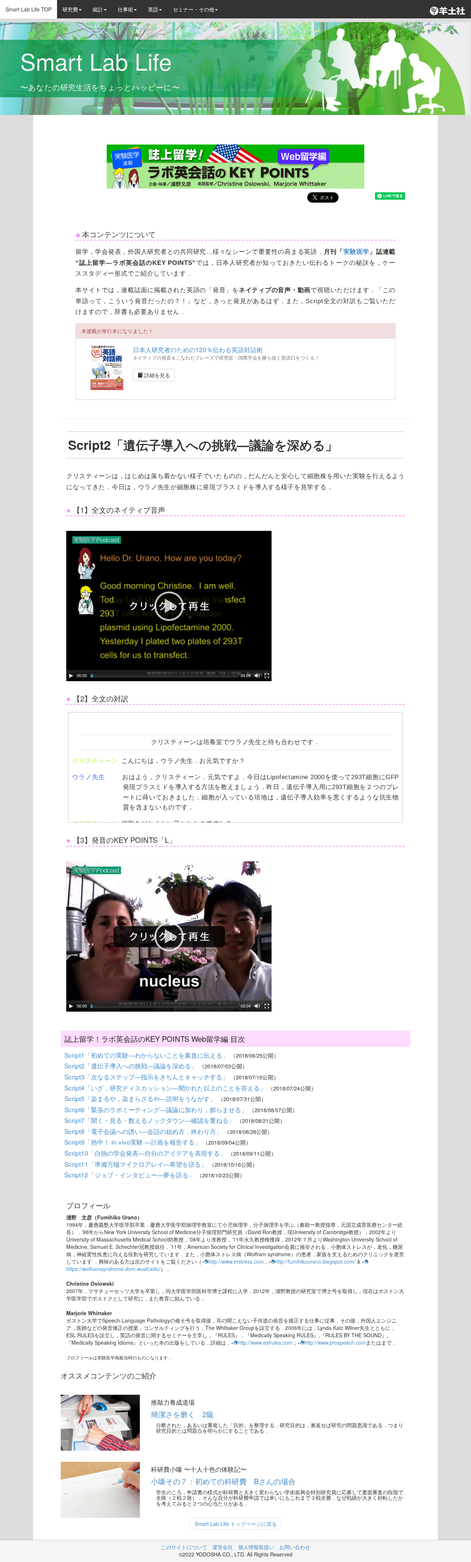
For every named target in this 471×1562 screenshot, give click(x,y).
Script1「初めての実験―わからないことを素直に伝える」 (147, 1055)
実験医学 (356, 251)
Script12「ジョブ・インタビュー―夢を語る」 (130, 1174)
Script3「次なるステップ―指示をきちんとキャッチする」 (147, 1076)
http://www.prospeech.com (335, 1342)
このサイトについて (184, 1547)
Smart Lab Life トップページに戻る (236, 1523)
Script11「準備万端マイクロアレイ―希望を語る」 (136, 1164)
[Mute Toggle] (257, 676)
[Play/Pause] (71, 676)
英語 (153, 9)
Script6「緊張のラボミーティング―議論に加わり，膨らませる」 (156, 1109)
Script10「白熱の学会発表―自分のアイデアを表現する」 (146, 1153)
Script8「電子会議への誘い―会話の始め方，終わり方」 (144, 1131)
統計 (98, 9)
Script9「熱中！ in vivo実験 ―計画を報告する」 (133, 1141)
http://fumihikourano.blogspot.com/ (315, 1261)
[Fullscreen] (267, 676)
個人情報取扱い (256, 1547)
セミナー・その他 (193, 9)
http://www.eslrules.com (265, 1342)
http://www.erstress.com (236, 1261)
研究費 (70, 9)
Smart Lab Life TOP (29, 9)
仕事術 (125, 9)
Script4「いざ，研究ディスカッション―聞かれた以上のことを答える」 (166, 1087)
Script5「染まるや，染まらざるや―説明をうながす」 (141, 1098)
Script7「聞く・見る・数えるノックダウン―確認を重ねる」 (150, 1120)
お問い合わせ (294, 1547)
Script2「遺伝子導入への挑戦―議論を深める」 (131, 1065)
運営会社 (222, 1547)
